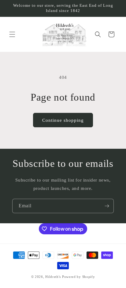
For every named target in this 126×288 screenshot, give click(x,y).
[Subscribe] (106, 206)
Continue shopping (63, 120)
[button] (12, 34)
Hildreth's (53, 276)
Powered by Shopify (78, 276)
